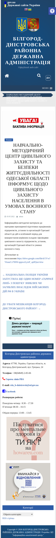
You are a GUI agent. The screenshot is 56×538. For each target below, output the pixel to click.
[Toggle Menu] (50, 346)
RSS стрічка (8, 518)
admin (21, 217)
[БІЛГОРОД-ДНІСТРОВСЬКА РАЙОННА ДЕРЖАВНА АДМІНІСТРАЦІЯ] (6, 76)
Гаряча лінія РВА (15, 379)
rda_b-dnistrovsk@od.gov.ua (24, 385)
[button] (52, 11)
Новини (9, 140)
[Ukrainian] (30, 9)
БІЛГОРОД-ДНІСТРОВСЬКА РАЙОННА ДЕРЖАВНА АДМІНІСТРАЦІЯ (28, 50)
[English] (26, 9)
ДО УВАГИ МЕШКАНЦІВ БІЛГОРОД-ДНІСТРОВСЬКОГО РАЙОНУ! (24, 306)
